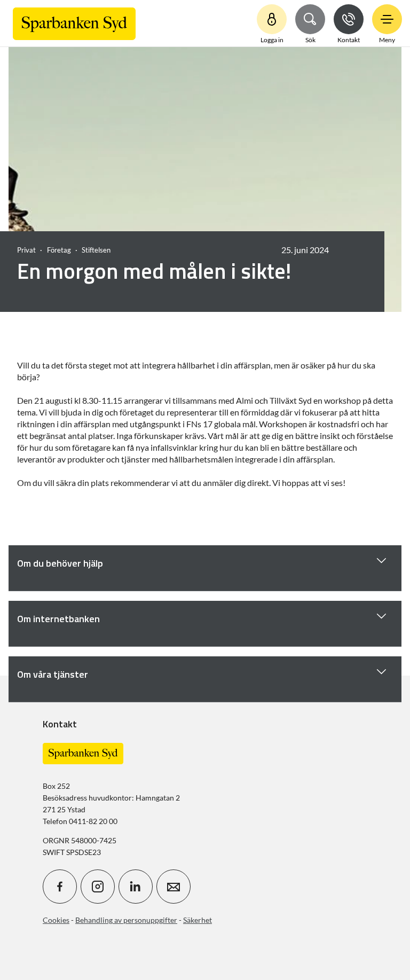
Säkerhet (197, 919)
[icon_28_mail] (173, 886)
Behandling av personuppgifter (126, 919)
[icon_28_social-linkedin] (136, 886)
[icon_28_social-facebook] (60, 886)
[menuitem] (74, 23)
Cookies (56, 919)
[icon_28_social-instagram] (98, 886)
